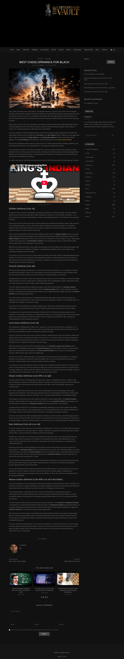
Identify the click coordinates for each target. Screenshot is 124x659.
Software (100, 212)
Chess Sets (26, 49)
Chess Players (88, 49)
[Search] (114, 49)
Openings (35, 49)
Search (86, 59)
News (18, 49)
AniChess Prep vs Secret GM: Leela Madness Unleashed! (44, 589)
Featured (100, 177)
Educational (45, 49)
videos (100, 216)
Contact (104, 49)
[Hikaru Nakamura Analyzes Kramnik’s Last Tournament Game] (21, 579)
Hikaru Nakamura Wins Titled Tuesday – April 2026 (99, 87)
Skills (97, 49)
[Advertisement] (62, 32)
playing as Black (18, 124)
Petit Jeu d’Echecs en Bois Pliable (94, 74)
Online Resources (100, 193)
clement (41, 65)
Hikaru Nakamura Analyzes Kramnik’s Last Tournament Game (21, 590)
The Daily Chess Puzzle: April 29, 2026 (95, 91)
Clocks (100, 169)
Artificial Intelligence (100, 149)
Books (54, 49)
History (100, 181)
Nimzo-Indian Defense (65, 140)
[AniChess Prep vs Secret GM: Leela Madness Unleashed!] (44, 579)
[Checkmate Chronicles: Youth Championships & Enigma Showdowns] (68, 579)
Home (12, 49)
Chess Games (77, 49)
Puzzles (61, 49)
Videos (68, 49)
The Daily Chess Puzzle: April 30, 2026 (95, 84)
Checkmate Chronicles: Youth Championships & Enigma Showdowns (68, 590)
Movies (100, 185)
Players (100, 200)
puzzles (100, 204)
